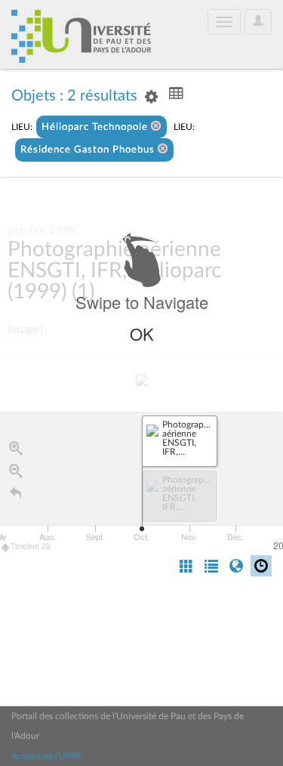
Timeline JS (31, 546)
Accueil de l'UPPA (46, 756)
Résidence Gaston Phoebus (89, 150)
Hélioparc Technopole (96, 127)
